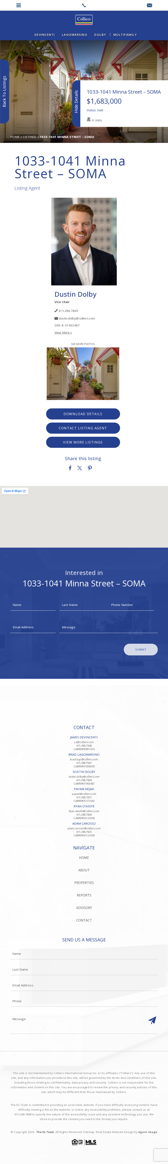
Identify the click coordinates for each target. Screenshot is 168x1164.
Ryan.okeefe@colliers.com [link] (84, 811)
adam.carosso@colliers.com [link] (84, 828)
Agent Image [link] (147, 1132)
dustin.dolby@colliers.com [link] (77, 318)
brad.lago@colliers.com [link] (84, 759)
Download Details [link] (83, 414)
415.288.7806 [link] (84, 814)
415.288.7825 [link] (84, 832)
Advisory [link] (84, 907)
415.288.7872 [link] (84, 797)
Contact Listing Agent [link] (83, 428)
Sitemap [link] (88, 1132)
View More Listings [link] (83, 442)
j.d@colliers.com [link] (84, 742)
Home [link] (84, 857)
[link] (84, 5)
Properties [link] (84, 882)
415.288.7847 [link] (84, 763)
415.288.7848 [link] (84, 745)
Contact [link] (84, 920)
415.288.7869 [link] (68, 311)
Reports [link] (84, 895)
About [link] (84, 870)
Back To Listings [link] (4, 91)
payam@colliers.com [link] (84, 794)
